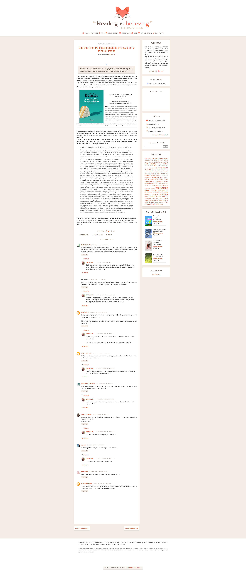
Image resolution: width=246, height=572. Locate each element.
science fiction (155, 196)
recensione (162, 188)
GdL (135, 33)
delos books (164, 160)
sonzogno (148, 198)
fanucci (147, 166)
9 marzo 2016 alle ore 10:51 (97, 279)
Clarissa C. (85, 312)
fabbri (159, 164)
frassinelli (147, 168)
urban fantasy (153, 204)
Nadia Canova (86, 353)
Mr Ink (83, 445)
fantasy (165, 164)
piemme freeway (150, 183)
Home (87, 33)
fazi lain (157, 166)
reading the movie (160, 185)
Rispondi (85, 254)
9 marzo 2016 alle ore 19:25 (105, 368)
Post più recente (81, 528)
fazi (151, 166)
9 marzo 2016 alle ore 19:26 (105, 431)
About (95, 33)
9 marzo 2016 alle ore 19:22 (105, 262)
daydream (111, 55)
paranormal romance (154, 182)
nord (166, 179)
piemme (166, 181)
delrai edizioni (149, 162)
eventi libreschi (150, 164)
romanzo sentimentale (160, 192)
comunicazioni (163, 158)
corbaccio (148, 160)
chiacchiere (155, 158)
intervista (156, 172)
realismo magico (150, 188)
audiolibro (148, 158)
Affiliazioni (146, 33)
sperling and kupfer (160, 198)
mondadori (155, 176)
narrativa (165, 176)
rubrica (109, 235)
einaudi (162, 162)
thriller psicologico (159, 202)
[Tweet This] (108, 231)
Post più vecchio (131, 528)
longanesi (147, 173)
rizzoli (147, 190)
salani (146, 196)
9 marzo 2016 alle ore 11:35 (99, 312)
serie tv (165, 196)
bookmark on (98, 235)
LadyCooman (86, 414)
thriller (151, 202)
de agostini (155, 160)
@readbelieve (156, 274)
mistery (147, 176)
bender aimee (84, 235)
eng (166, 162)
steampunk (148, 200)
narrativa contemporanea (153, 178)
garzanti (153, 168)
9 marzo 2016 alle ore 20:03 (105, 458)
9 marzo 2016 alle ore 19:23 (105, 294)
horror (154, 170)
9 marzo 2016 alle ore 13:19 (104, 383)
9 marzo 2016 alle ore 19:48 (95, 445)
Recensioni (113, 33)
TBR (103, 33)
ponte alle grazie (160, 183)
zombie (161, 204)
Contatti (159, 33)
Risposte (86, 259)
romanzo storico (151, 194)
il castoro (159, 170)
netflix (166, 178)
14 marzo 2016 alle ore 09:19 (102, 483)
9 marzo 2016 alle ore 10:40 (100, 244)
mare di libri (155, 173)
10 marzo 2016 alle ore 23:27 (98, 471)
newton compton (150, 179)
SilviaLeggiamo (86, 483)
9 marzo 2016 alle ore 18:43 (100, 414)
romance (153, 190)
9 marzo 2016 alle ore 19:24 (105, 333)
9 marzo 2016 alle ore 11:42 (101, 353)
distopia (157, 162)
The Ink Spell (86, 245)
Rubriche (126, 33)
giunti (158, 168)
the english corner (156, 200)
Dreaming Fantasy (88, 384)
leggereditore (163, 172)
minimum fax (164, 173)
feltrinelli (165, 166)
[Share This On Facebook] (106, 231)
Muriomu (84, 472)
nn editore (160, 179)
